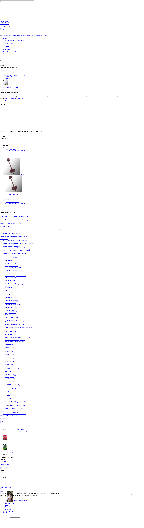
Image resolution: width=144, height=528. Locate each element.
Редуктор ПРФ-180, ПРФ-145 (7, 76)
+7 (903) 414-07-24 (4, 461)
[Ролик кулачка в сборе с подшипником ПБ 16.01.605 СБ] (13, 87)
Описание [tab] (4, 100)
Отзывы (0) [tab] (5, 102)
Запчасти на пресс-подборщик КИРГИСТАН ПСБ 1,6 (15, 442)
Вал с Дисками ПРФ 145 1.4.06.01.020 (12, 194)
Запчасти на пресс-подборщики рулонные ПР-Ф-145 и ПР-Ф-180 (17, 98)
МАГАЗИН (7, 502)
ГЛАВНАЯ (5, 499)
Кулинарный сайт (3, 467)
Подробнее (7, 156)
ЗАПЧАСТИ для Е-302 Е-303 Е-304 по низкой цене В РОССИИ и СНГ (8, 23)
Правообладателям (4, 468)
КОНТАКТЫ (5, 512)
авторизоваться (18, 143)
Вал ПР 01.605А (8, 152)
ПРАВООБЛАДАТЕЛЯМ (9, 503)
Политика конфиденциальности (6, 488)
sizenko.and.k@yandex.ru (5, 464)
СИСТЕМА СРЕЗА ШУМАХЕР (9, 511)
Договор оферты (3, 490)
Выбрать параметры (4, 70)
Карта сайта (2, 491)
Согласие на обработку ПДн (5, 487)
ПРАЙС (6, 508)
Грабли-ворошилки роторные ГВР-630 (12, 452)
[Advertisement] (72, 118)
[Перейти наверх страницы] (0, 496)
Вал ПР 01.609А (8, 205)
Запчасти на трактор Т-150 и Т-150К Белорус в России (16, 432)
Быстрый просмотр (13, 147)
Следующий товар (6, 86)
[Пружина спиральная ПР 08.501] (5, 84)
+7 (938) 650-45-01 (3, 463)
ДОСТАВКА (7, 506)
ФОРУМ (6, 505)
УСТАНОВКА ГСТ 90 (7, 509)
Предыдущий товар (7, 78)
